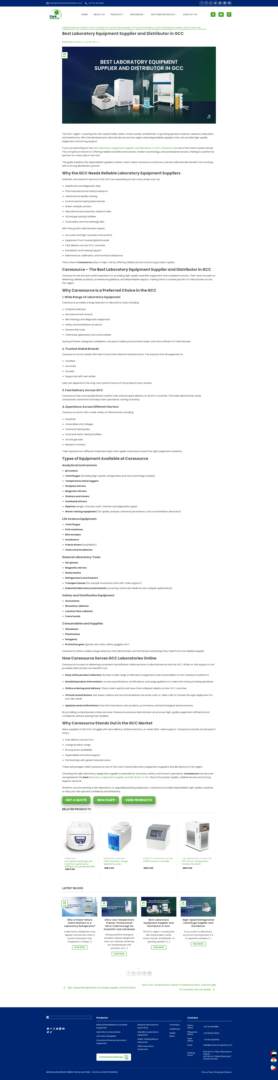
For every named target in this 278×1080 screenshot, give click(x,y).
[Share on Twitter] (133, 973)
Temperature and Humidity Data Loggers (83, 27)
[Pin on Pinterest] (144, 973)
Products (116, 14)
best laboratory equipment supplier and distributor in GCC (127, 148)
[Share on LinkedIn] (149, 973)
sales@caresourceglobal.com (217, 1045)
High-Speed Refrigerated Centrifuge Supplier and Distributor (101, 987)
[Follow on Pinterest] (220, 3)
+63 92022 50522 (211, 1033)
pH (180, 29)
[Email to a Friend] (139, 973)
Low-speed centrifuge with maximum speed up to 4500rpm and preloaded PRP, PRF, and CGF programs (79, 864)
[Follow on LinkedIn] (225, 3)
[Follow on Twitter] (215, 3)
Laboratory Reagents (106, 1036)
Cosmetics (175, 1024)
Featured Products (163, 14)
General (179, 27)
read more (79, 947)
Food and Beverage (164, 27)
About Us (99, 14)
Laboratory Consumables (93, 29)
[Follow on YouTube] (229, 3)
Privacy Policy (208, 1072)
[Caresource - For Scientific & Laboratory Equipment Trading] (60, 14)
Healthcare (175, 1029)
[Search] (229, 14)
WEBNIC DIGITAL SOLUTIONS (78, 1072)
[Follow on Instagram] (206, 3)
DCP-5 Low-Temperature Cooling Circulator (195, 862)
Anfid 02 (95, 42)
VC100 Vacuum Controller (156, 861)
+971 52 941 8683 (210, 1026)
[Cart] (221, 14)
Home (84, 14)
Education (111, 27)
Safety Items (172, 1034)
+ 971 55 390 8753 (211, 1039)
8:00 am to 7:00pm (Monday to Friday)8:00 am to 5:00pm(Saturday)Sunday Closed (217, 1055)
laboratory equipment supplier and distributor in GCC (119, 777)
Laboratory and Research (148, 29)
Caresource (168, 148)
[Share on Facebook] (128, 973)
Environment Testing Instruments (136, 27)
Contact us (190, 14)
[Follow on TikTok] (211, 3)
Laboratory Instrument (121, 29)
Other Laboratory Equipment (146, 1048)
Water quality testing (194, 29)
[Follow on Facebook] (202, 3)
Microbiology (170, 29)
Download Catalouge (112, 1057)
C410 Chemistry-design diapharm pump (116, 862)
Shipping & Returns (223, 1072)
